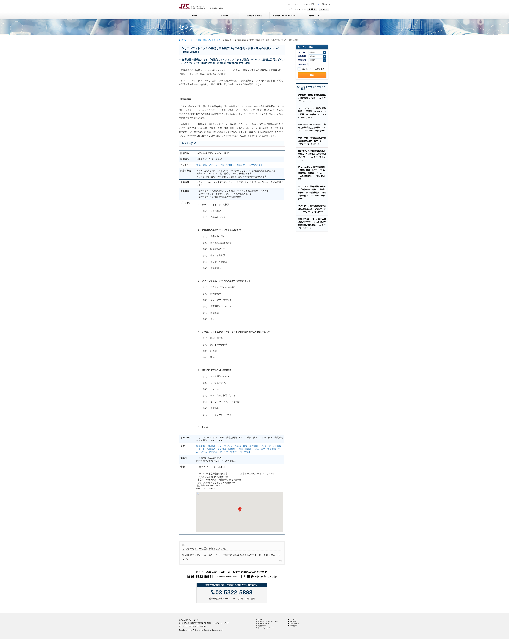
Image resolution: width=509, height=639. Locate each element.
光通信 (237, 446)
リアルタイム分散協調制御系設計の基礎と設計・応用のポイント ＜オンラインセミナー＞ (312, 208)
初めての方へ (292, 4)
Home (260, 619)
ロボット (200, 449)
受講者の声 (262, 626)
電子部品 (224, 452)
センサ (263, 446)
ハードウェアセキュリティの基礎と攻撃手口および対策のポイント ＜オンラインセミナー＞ (312, 127)
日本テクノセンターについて (268, 621)
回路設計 (232, 449)
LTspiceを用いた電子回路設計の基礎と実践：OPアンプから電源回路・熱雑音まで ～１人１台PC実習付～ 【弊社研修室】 (312, 173)
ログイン (324, 9)
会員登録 (312, 9)
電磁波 (233, 452)
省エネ (204, 452)
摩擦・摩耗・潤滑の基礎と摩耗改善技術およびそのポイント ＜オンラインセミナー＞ (312, 141)
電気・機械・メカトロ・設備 (210, 165)
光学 (257, 449)
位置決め (211, 449)
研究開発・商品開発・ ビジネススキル (244, 165)
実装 (263, 449)
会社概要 (293, 621)
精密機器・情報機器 (205, 446)
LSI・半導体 (244, 452)
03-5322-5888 (234, 592)
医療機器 (222, 449)
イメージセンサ (225, 446)
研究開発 (253, 446)
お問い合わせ (325, 4)
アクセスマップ (263, 624)
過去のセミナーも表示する (313, 69)
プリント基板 (274, 446)
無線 (245, 446)
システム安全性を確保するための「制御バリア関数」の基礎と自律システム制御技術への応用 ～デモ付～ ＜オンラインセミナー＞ (313, 192)
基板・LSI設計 (246, 449)
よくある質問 (309, 4)
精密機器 (213, 452)
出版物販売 (294, 626)
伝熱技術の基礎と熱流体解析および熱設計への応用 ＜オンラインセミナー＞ (312, 98)
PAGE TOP (495, 617)
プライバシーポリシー (266, 628)
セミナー (293, 619)
